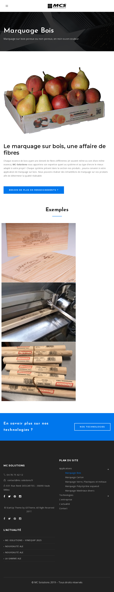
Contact (63, 508)
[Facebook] (4, 496)
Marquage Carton (74, 477)
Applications (65, 468)
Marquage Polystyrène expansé (82, 486)
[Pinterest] (15, 496)
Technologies (66, 495)
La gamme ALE (13, 558)
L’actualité (64, 503)
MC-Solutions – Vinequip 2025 (23, 540)
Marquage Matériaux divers (79, 490)
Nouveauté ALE (14, 546)
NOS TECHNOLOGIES (92, 427)
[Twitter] (9, 496)
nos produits (74, 168)
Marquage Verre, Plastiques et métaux (85, 481)
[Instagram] (20, 496)
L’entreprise (65, 499)
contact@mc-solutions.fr (20, 480)
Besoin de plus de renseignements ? (33, 190)
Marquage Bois (73, 472)
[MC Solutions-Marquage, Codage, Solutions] (57, 6)
